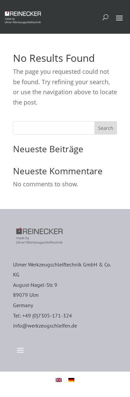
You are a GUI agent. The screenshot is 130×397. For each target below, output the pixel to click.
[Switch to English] (58, 379)
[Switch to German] (71, 379)
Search (105, 128)
